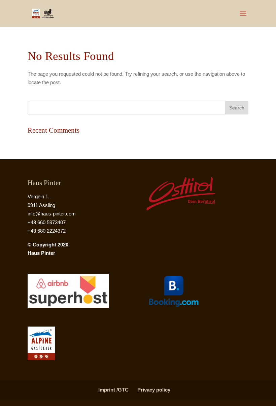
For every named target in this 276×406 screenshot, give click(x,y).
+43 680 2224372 (47, 231)
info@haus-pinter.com (52, 213)
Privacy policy (153, 390)
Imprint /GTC (113, 390)
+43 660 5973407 (47, 222)
